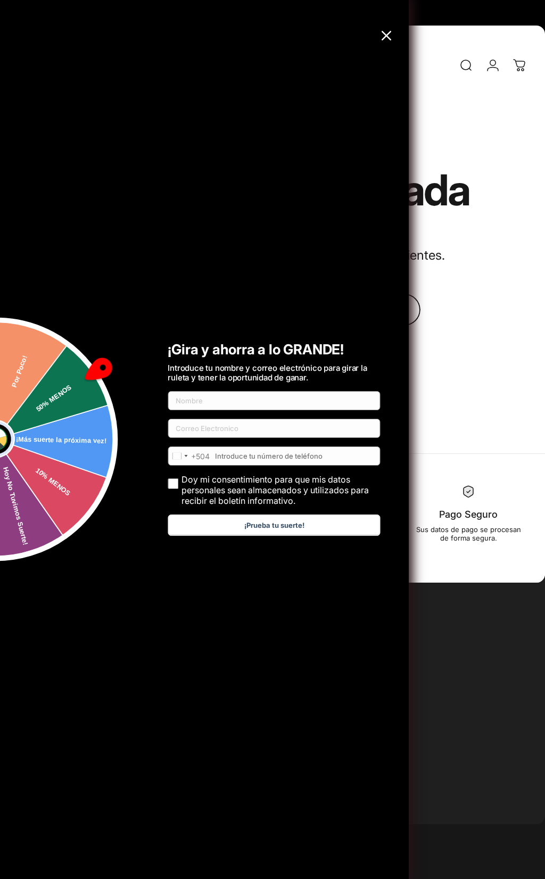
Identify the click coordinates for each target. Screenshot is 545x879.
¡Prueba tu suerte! (274, 525)
